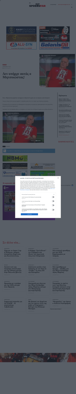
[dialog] (38, 197)
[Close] (58, 178)
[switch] (52, 197)
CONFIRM (29, 214)
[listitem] (38, 194)
